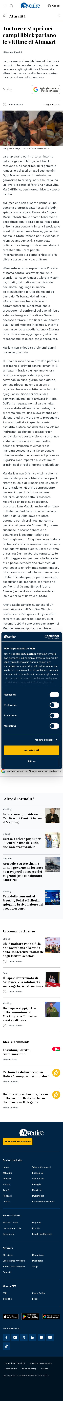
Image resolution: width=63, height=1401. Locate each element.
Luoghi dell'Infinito (42, 1234)
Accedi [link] (56, 5)
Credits (44, 1369)
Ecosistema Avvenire (14, 1260)
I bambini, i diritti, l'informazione (16, 1052)
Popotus (36, 1222)
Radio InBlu (38, 1293)
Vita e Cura (38, 1178)
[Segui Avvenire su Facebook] (6, 1337)
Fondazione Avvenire (14, 1266)
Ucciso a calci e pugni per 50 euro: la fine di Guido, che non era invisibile (22, 843)
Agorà (6, 1190)
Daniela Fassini (13, 52)
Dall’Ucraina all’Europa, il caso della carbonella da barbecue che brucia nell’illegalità (25, 1098)
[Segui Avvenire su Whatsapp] (41, 1337)
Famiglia (36, 1184)
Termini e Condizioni (14, 1363)
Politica (7, 1178)
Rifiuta (31, 761)
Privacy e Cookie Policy (41, 1363)
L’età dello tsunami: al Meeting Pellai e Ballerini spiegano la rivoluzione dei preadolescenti (23, 902)
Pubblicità (37, 1260)
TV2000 (7, 1299)
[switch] (54, 705)
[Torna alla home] (5, 15)
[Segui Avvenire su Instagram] (15, 1337)
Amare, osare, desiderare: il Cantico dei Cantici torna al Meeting (23, 818)
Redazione (11, 1059)
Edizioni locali (10, 1222)
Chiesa (6, 1201)
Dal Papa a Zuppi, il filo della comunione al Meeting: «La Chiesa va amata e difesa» (20, 1014)
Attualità (7, 1173)
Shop (35, 1266)
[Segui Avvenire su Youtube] (50, 1337)
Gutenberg (8, 1234)
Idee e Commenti (41, 1167)
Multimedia (38, 1195)
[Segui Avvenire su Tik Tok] (6, 1346)
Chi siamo (8, 1255)
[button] (5, 6)
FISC (35, 1299)
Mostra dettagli (44, 739)
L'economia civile (12, 1228)
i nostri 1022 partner (23, 653)
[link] (30, 5)
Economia (37, 1173)
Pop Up (36, 1228)
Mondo (6, 1184)
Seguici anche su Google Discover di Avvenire (34, 771)
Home (6, 1167)
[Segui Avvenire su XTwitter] (24, 1337)
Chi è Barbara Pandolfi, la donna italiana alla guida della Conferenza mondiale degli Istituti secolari (23, 950)
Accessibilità (10, 1369)
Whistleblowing (29, 1369)
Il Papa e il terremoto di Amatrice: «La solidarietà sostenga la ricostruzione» (23, 982)
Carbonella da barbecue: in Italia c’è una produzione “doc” (26, 1074)
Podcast (7, 1195)
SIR (5, 1293)
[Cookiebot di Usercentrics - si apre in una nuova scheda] (45, 637)
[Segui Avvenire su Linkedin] (32, 1337)
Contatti (7, 1272)
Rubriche (37, 1190)
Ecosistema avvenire (43, 1201)
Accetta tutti (31, 750)
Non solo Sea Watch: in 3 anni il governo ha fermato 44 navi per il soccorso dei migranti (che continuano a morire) (23, 872)
